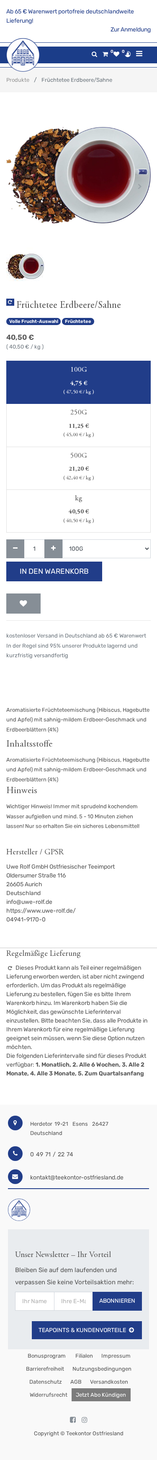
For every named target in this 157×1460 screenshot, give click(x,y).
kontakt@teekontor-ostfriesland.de (77, 1177)
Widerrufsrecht (48, 1395)
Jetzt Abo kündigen (101, 1395)
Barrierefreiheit (45, 1369)
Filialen (83, 1356)
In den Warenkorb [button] (54, 571)
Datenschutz (45, 1382)
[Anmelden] (128, 54)
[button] (17, 187)
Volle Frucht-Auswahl (33, 321)
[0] (105, 54)
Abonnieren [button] (117, 1300)
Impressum (116, 1356)
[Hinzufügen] (53, 548)
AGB (76, 1382)
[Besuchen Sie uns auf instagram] (85, 1420)
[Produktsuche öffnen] (94, 54)
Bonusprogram (46, 1356)
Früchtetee (78, 321)
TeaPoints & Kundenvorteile (82, 1330)
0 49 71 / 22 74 (51, 1154)
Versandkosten (109, 1382)
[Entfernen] (15, 548)
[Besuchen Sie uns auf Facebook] (73, 1420)
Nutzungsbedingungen (101, 1369)
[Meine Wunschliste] (116, 54)
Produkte (17, 80)
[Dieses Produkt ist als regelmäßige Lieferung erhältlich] (10, 302)
